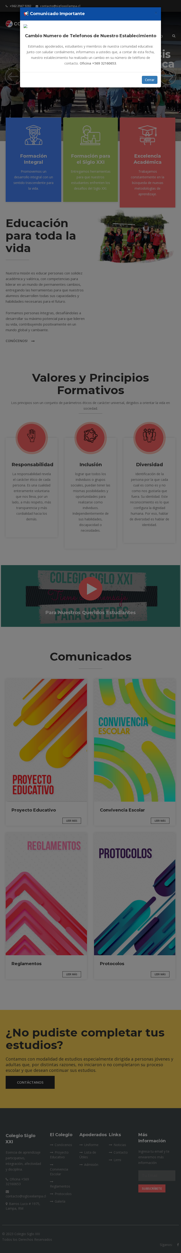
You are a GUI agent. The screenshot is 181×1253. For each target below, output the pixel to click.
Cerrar (149, 80)
